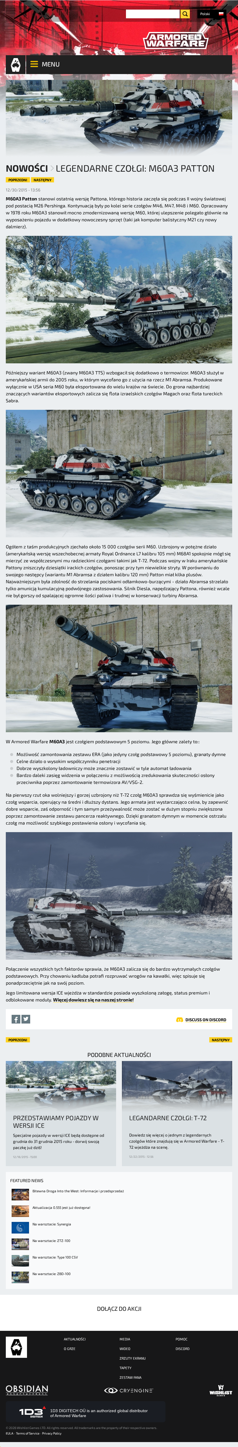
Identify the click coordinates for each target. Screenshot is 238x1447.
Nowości (27, 167)
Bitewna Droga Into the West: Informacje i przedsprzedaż (78, 1191)
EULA (9, 1433)
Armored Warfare (16, 1347)
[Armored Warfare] (175, 40)
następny (42, 180)
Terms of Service (27, 1433)
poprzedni (17, 180)
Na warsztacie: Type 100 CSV (55, 1257)
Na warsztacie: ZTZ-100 (51, 1240)
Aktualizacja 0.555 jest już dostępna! (61, 1207)
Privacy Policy (52, 1433)
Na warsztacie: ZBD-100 (52, 1274)
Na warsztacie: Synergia (52, 1224)
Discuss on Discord (205, 1019)
